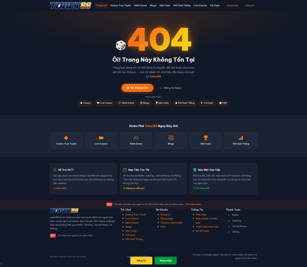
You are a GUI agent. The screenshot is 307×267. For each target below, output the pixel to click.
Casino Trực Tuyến (120, 5)
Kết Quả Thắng (181, 5)
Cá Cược (215, 5)
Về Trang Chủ (139, 87)
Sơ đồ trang (202, 230)
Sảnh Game (140, 5)
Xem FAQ (61, 188)
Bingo (153, 5)
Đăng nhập (232, 5)
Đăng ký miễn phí (135, 188)
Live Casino (200, 5)
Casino (87, 103)
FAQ (224, 103)
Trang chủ (101, 5)
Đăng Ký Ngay (172, 87)
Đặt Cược (165, 5)
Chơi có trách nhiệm (172, 222)
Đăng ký (249, 5)
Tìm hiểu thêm (193, 204)
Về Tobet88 (202, 188)
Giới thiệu (201, 214)
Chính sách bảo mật (207, 226)
